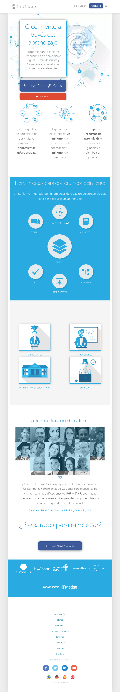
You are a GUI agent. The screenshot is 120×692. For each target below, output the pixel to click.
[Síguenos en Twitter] (55, 668)
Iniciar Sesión (80, 6)
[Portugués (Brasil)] (48, 678)
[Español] (64, 678)
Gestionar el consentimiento (60, 660)
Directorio (60, 654)
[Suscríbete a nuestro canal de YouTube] (74, 668)
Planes (60, 620)
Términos (60, 637)
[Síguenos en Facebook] (46, 668)
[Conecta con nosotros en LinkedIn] (64, 668)
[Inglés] (72, 678)
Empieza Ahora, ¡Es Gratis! (42, 86)
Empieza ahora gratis (60, 546)
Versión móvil (60, 614)
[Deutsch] (56, 678)
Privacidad (60, 642)
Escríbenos (60, 625)
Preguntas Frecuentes (60, 631)
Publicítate (60, 648)
